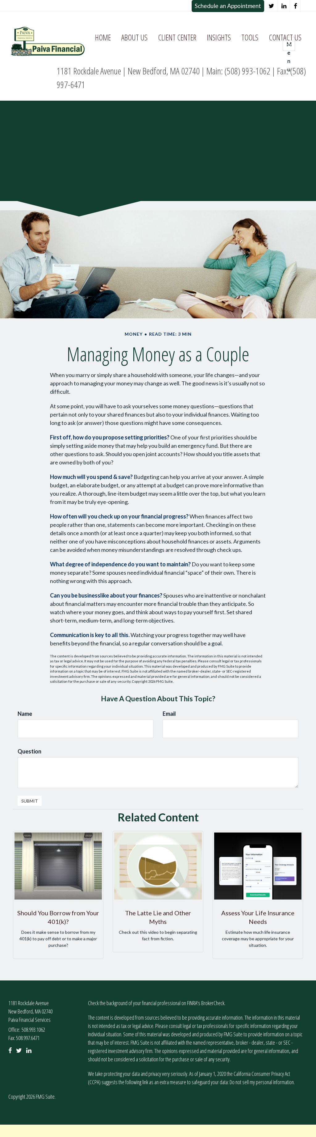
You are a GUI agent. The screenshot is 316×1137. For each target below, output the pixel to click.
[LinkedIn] (284, 6)
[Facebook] (296, 6)
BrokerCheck (212, 1003)
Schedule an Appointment (228, 5)
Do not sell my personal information (262, 1082)
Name (25, 713)
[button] (134, 37)
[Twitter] (271, 6)
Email (169, 713)
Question (29, 751)
